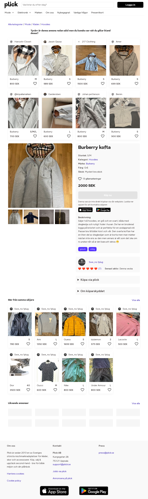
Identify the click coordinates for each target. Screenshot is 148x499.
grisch (83, 249)
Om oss (50, 12)
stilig (92, 249)
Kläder (36, 24)
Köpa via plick (90, 279)
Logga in (130, 4)
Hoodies (45, 24)
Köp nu (108, 195)
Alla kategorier (15, 24)
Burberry (90, 163)
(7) (99, 268)
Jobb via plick (59, 471)
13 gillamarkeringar (92, 178)
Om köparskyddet (93, 291)
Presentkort (97, 12)
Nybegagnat (63, 12)
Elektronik (23, 12)
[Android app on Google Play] (103, 210)
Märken (38, 12)
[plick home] (11, 4)
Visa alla (136, 300)
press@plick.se (106, 452)
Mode (8, 12)
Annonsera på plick (62, 478)
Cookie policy (14, 480)
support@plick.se (62, 464)
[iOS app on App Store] (85, 209)
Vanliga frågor (81, 12)
